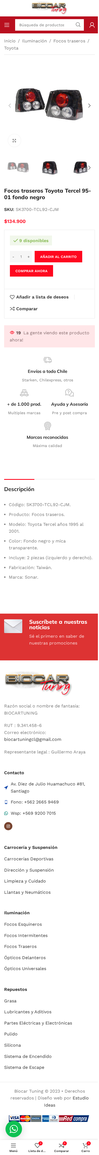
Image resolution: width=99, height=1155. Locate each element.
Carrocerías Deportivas (28, 858)
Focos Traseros (20, 946)
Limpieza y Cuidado (25, 881)
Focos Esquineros (23, 924)
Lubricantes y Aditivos (27, 1011)
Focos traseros (69, 40)
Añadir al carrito (58, 257)
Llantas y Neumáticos (27, 892)
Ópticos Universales (25, 968)
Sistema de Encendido (28, 1056)
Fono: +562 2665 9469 (35, 802)
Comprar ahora (31, 271)
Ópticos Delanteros (25, 957)
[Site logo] (49, 7)
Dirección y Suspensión (29, 870)
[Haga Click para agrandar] (14, 140)
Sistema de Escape (24, 1067)
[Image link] (38, 683)
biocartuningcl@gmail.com (32, 739)
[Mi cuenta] (92, 24)
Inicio (10, 40)
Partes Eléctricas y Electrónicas (38, 1023)
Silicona (12, 1045)
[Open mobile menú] (6, 24)
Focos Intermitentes (26, 935)
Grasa (10, 1000)
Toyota (11, 48)
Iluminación (34, 40)
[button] (9, 105)
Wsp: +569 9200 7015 (33, 813)
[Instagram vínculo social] (8, 826)
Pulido (11, 1034)
